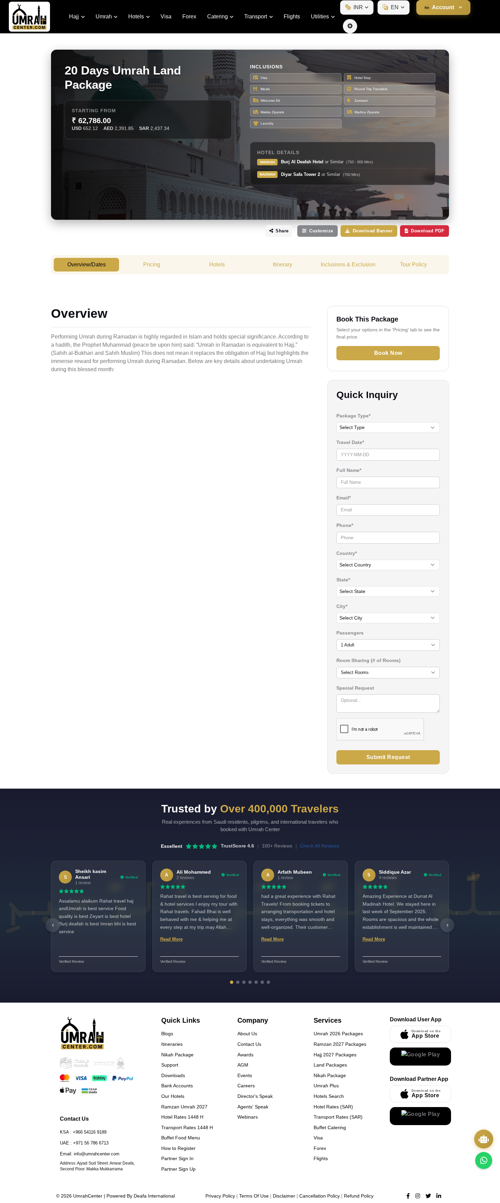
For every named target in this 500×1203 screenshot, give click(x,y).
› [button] (447, 925)
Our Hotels (172, 1096)
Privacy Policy (220, 1196)
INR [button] (358, 7)
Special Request (355, 688)
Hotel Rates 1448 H (182, 1117)
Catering (217, 16)
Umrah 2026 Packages (338, 1033)
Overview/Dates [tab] (86, 264)
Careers (246, 1085)
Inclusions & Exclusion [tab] (348, 264)
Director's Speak (255, 1096)
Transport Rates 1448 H (187, 1127)
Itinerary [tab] (282, 264)
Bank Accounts (177, 1085)
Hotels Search (329, 1096)
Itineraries (172, 1044)
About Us (247, 1033)
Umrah (104, 16)
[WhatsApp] (483, 1160)
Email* (343, 497)
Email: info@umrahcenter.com (89, 1153)
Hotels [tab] (217, 264)
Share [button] (281, 230)
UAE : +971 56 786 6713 (84, 1143)
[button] (443, 7)
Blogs (167, 1033)
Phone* (344, 525)
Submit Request (388, 757)
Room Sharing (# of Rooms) (368, 660)
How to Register (178, 1148)
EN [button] (395, 7)
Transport (255, 16)
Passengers (350, 633)
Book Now (388, 353)
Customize (321, 230)
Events (244, 1075)
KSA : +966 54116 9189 (83, 1132)
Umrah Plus (326, 1085)
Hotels (136, 16)
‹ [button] (53, 925)
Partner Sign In (177, 1158)
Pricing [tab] (151, 264)
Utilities (320, 16)
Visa (166, 16)
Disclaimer (284, 1196)
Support (169, 1065)
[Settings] (350, 26)
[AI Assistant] (483, 1139)
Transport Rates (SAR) (338, 1117)
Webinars (247, 1117)
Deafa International (154, 1196)
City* (341, 606)
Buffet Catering (330, 1127)
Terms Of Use (254, 1196)
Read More (171, 939)
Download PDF (427, 230)
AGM (242, 1065)
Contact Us (249, 1044)
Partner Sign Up (178, 1169)
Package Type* (353, 415)
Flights (292, 16)
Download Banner (373, 230)
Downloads (173, 1075)
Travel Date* (350, 442)
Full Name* (348, 470)
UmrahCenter (87, 1196)
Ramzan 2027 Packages (340, 1044)
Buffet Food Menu (180, 1137)
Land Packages (330, 1065)
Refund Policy (358, 1196)
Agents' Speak (252, 1106)
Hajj (74, 16)
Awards (245, 1054)
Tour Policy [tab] (413, 264)
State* (343, 579)
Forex (189, 16)
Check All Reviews (319, 845)
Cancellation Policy (319, 1196)
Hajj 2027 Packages (335, 1054)
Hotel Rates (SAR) (333, 1106)
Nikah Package (177, 1054)
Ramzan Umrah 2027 (184, 1106)
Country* (346, 553)
